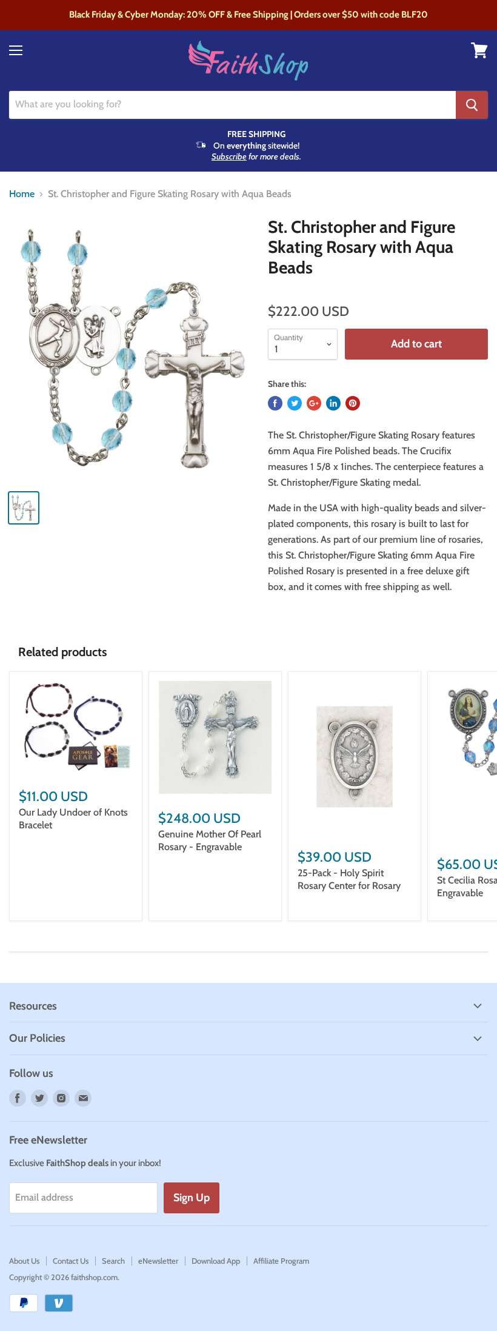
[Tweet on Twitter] (294, 403)
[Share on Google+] (314, 403)
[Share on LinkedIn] (333, 403)
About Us (24, 1261)
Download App (216, 1261)
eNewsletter (158, 1261)
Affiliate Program (281, 1261)
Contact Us (70, 1261)
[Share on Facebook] (275, 403)
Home (22, 194)
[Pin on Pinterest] (352, 403)
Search (113, 1261)
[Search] (472, 105)
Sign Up (191, 1197)
